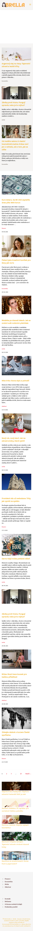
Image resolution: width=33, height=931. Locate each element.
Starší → (28, 774)
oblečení (4, 406)
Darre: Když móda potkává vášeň (16, 559)
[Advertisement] (16, 26)
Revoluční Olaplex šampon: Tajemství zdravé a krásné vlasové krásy (15, 844)
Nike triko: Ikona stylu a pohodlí (15, 381)
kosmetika (5, 81)
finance (4, 228)
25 (21, 774)
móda (3, 120)
